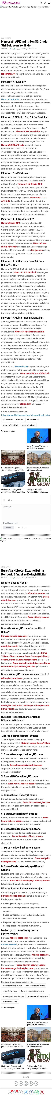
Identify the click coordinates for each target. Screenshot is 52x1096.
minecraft (19, 420)
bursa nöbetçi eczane (10, 991)
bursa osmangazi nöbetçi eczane (32, 991)
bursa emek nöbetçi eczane (12, 986)
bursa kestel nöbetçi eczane (35, 986)
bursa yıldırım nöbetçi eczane (38, 996)
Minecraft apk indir (10, 99)
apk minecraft (8, 420)
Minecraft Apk (21, 366)
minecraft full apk (33, 420)
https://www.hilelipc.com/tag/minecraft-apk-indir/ (25, 415)
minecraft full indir (28, 425)
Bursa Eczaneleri (9, 944)
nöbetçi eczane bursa (10, 1002)
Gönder (8, 527)
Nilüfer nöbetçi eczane (26, 659)
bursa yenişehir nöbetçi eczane (13, 996)
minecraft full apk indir (11, 425)
